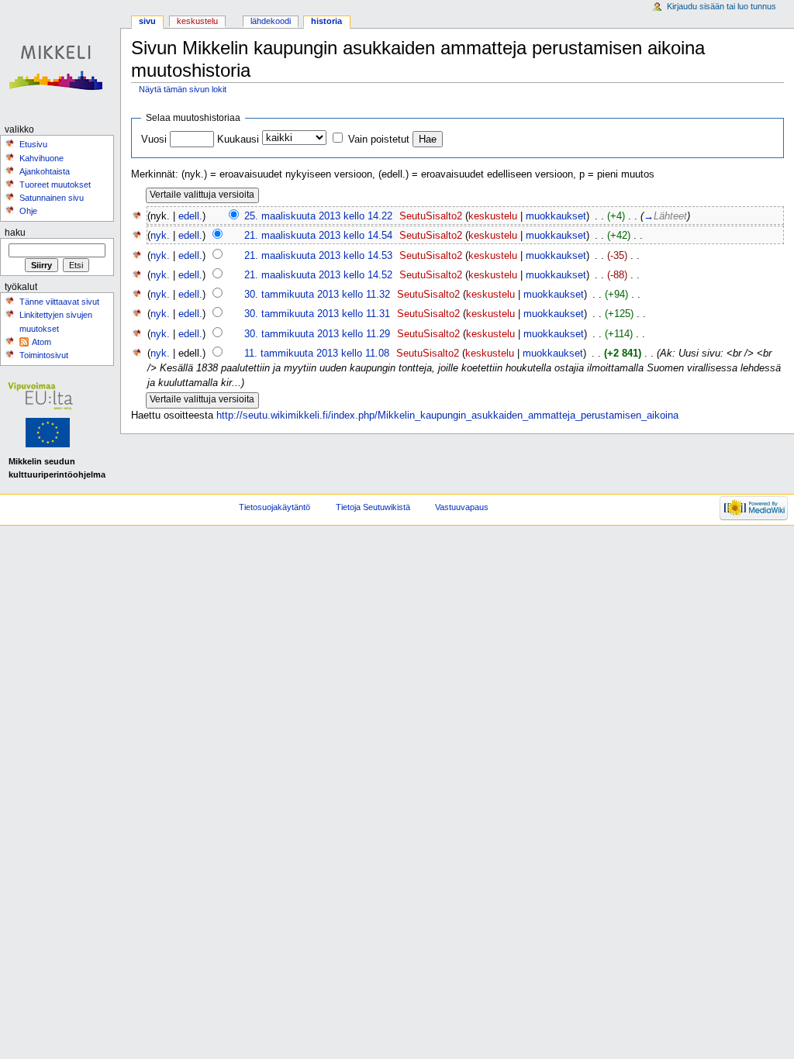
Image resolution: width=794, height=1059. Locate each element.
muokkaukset (556, 216)
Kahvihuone (41, 158)
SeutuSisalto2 (430, 216)
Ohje (28, 211)
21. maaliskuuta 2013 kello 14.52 (318, 275)
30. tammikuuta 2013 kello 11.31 (317, 314)
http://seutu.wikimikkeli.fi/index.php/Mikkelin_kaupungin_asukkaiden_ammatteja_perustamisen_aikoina (447, 415)
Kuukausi (238, 139)
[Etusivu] (60, 60)
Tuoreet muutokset (55, 184)
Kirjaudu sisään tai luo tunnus (721, 6)
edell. (190, 216)
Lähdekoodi (270, 21)
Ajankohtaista (44, 171)
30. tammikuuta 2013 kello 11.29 (317, 334)
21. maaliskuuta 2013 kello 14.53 (318, 255)
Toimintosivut (43, 355)
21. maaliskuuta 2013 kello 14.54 (318, 235)
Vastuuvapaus (461, 507)
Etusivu (33, 144)
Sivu (147, 21)
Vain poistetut (378, 139)
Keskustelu (197, 21)
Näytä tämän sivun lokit (182, 89)
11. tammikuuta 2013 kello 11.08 (316, 353)
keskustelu (492, 216)
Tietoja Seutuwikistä (373, 507)
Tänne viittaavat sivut (59, 301)
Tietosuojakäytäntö (274, 507)
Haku (15, 232)
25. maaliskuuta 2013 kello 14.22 (318, 216)
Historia (326, 21)
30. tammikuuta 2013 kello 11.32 (317, 294)
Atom (41, 342)
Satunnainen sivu (51, 197)
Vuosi (154, 139)
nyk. (160, 235)
